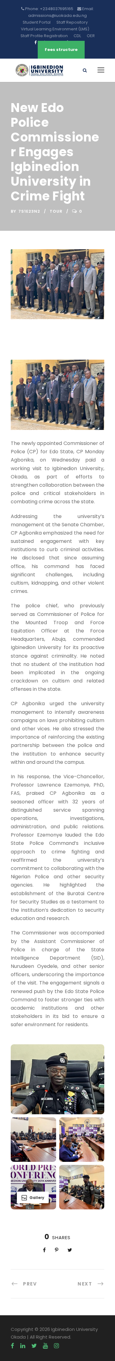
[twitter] (34, 1346)
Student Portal (37, 22)
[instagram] (56, 1346)
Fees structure (61, 49)
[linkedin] (22, 1346)
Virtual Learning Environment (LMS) (55, 29)
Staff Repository (72, 22)
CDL (77, 36)
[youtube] (45, 1346)
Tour (56, 211)
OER (91, 36)
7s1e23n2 (29, 211)
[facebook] (12, 1346)
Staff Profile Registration (44, 36)
